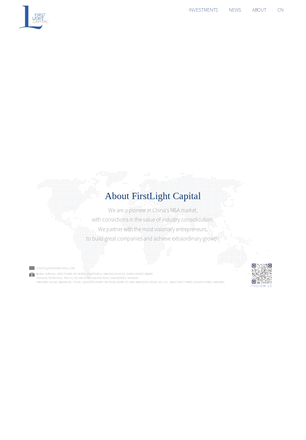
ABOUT (259, 9)
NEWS (235, 9)
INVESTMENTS (203, 9)
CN (281, 9)
